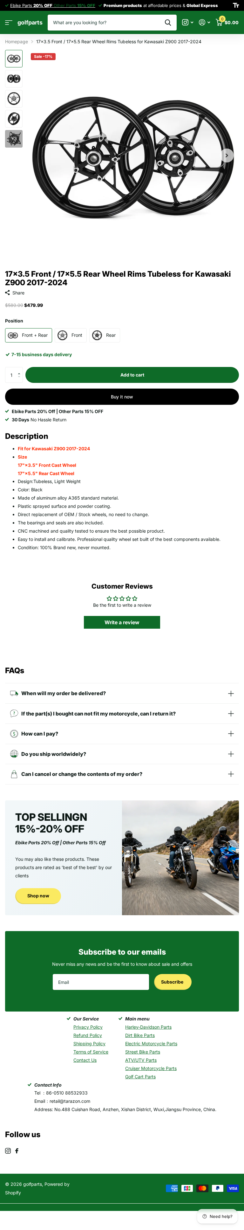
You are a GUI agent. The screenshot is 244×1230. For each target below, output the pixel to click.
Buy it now (122, 396)
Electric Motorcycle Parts (151, 1043)
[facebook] (16, 1150)
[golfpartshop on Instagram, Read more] (187, 22)
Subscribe (172, 982)
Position (14, 320)
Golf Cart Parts (140, 1076)
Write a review (122, 622)
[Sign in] (204, 22)
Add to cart (132, 374)
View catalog (8, 22)
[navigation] (14, 58)
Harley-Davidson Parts (148, 1027)
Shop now (38, 895)
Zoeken (168, 23)
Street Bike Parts (142, 1051)
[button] (20, 369)
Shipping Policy (89, 1043)
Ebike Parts (31, 5)
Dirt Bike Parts (140, 1035)
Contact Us (85, 1060)
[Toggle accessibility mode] (236, 5)
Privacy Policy (88, 1027)
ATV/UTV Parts (141, 1060)
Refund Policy (87, 1035)
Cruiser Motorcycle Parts (151, 1068)
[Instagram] (8, 1151)
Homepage (16, 41)
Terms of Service (90, 1051)
